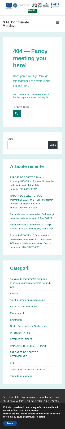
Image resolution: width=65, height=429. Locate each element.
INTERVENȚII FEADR (21, 339)
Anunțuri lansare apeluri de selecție (27, 300)
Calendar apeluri (18, 313)
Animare (14, 293)
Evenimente (16, 319)
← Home (34, 94)
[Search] (17, 113)
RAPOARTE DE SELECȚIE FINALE (28, 346)
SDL (12, 363)
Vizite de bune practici (21, 376)
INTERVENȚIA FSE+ (21, 332)
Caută (10, 139)
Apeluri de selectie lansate (23, 306)
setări (42, 416)
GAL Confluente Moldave (16, 24)
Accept (10, 423)
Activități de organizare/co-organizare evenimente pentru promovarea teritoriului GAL (30, 283)
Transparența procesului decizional (27, 369)
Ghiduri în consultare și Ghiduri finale (28, 326)
